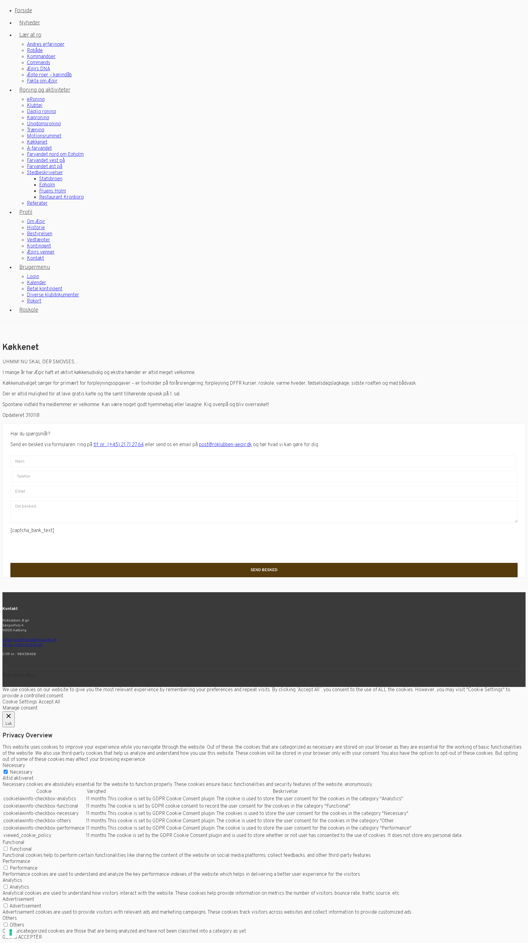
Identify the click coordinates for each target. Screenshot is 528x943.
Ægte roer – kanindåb (49, 75)
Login (33, 277)
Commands (38, 63)
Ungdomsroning (44, 124)
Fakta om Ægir (42, 81)
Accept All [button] (49, 702)
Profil (25, 212)
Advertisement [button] (18, 900)
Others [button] (9, 918)
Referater (37, 203)
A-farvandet (39, 148)
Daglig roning (41, 112)
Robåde (35, 51)
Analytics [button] (12, 881)
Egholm (47, 185)
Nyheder (29, 23)
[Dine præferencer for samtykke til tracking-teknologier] (10, 932)
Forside (23, 10)
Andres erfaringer (45, 45)
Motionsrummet (44, 136)
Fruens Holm (52, 191)
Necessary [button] (13, 766)
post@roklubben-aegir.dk (225, 445)
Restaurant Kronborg (61, 197)
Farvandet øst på (44, 167)
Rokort (34, 301)
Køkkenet (37, 142)
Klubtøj (34, 106)
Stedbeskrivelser (45, 173)
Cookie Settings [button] (19, 702)
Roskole (28, 310)
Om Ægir (36, 222)
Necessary (21, 772)
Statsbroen (50, 179)
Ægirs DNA (38, 69)
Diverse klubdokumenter (53, 295)
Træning (35, 130)
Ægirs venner (41, 252)
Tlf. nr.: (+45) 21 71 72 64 (22, 644)
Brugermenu (34, 267)
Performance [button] (16, 862)
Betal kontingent (44, 289)
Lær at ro (30, 35)
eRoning (36, 100)
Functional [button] (13, 843)
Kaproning (38, 118)
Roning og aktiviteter (44, 90)
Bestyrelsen (39, 234)
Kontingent (39, 246)
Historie (36, 228)
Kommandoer (41, 57)
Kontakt (35, 258)
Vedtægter (38, 240)
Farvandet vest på (46, 161)
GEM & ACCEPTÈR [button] (22, 937)
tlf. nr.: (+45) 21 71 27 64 (119, 445)
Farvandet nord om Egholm (55, 155)
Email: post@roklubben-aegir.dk (29, 639)
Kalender (36, 283)
